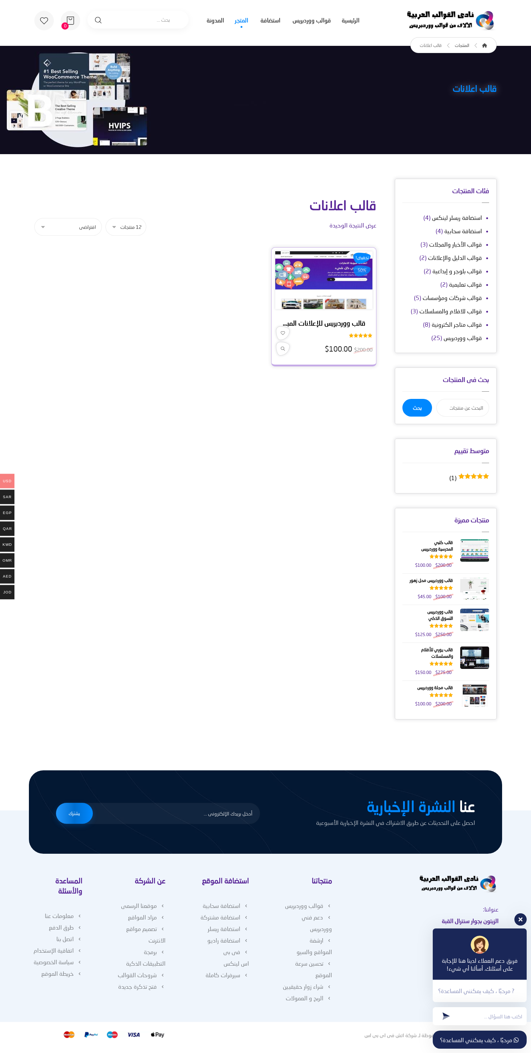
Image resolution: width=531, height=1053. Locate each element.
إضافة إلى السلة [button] (321, 305)
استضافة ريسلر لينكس (457, 217)
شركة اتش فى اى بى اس (390, 1035)
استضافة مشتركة (220, 917)
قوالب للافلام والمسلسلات (450, 311)
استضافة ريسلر (224, 928)
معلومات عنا (59, 915)
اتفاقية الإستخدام (54, 950)
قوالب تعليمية (465, 284)
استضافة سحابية (463, 230)
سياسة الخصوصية (54, 961)
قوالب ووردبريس (463, 337)
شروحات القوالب (137, 974)
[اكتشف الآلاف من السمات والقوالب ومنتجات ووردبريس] (451, 21)
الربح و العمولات (304, 998)
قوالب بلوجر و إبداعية (457, 270)
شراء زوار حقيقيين (303, 986)
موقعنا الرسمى (139, 905)
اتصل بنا (65, 938)
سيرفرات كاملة (223, 974)
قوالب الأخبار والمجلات (455, 244)
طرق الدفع (61, 927)
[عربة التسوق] (70, 19)
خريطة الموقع (57, 973)
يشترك (74, 813)
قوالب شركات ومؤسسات (452, 297)
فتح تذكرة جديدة (137, 986)
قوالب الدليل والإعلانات (455, 257)
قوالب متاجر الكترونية (457, 324)
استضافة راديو (223, 940)
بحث (417, 408)
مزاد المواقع (142, 917)
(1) (469, 478)
